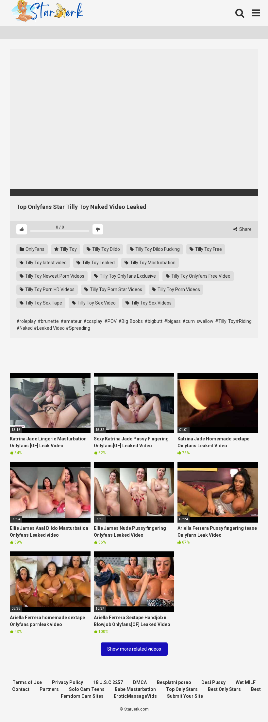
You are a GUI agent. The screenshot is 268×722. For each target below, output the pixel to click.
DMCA (140, 682)
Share (245, 229)
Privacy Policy (67, 682)
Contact (20, 689)
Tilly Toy (68, 249)
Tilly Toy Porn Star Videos (115, 289)
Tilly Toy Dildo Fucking (157, 249)
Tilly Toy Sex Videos (151, 302)
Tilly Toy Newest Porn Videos (54, 276)
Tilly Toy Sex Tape (43, 302)
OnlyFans (34, 249)
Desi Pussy (213, 682)
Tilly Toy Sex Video (96, 302)
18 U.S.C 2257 (108, 682)
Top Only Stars (182, 689)
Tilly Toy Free (208, 249)
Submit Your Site (185, 696)
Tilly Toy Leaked (98, 262)
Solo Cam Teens (87, 689)
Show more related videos (134, 649)
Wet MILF (246, 682)
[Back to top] (246, 702)
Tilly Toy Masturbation (152, 262)
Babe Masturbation (135, 689)
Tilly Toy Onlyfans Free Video (200, 276)
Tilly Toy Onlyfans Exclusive (127, 276)
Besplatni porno (174, 682)
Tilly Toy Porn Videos (178, 289)
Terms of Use (27, 682)
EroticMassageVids (135, 696)
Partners (49, 689)
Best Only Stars (224, 689)
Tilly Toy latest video (45, 262)
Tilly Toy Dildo (105, 249)
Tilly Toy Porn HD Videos (49, 289)
